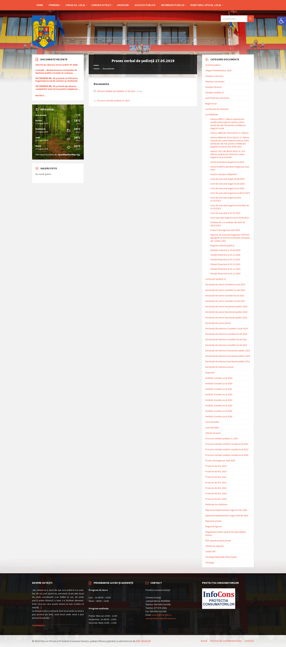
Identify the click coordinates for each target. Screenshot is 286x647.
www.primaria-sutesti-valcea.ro (160, 618)
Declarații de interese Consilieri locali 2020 (226, 333)
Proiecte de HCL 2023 (215, 487)
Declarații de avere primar (218, 323)
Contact (249, 640)
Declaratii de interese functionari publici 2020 (227, 355)
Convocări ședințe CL (215, 278)
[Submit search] (250, 18)
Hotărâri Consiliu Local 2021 (218, 388)
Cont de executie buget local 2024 (227, 188)
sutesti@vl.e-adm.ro (162, 614)
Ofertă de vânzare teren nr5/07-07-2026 (56, 64)
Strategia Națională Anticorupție (221, 556)
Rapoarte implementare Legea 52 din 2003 (226, 510)
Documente (108, 68)
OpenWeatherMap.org (69, 154)
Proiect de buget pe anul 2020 (220, 460)
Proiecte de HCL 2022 (215, 482)
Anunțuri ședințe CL (214, 92)
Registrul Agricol (213, 526)
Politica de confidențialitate (226, 640)
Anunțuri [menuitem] (123, 5)
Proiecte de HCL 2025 (215, 498)
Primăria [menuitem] (54, 5)
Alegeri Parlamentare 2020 (218, 70)
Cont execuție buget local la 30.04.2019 (229, 217)
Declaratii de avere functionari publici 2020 (226, 311)
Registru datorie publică (222, 245)
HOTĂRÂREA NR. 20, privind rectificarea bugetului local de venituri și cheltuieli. (56, 79)
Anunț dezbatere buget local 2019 (227, 162)
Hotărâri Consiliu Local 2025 (218, 410)
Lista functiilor (212, 427)
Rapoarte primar (213, 520)
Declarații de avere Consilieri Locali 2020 (225, 290)
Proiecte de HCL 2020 (215, 471)
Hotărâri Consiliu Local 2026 (218, 416)
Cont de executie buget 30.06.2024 (227, 178)
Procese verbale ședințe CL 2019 (113, 100)
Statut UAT (210, 551)
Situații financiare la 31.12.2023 (225, 268)
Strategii (209, 562)
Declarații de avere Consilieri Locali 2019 (225, 284)
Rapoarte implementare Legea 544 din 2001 (226, 515)
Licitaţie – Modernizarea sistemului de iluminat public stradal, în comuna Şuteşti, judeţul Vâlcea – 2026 (56, 71)
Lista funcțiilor (212, 421)
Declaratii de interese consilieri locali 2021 (226, 339)
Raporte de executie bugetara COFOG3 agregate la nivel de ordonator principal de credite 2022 (230, 237)
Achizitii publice (213, 64)
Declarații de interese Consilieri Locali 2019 (226, 328)
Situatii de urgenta (214, 545)
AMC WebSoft (143, 641)
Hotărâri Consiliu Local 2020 (218, 383)
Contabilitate (211, 114)
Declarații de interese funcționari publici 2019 (227, 350)
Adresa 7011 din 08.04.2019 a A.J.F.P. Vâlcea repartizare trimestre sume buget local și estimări (227, 154)
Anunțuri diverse (213, 86)
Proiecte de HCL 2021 (215, 476)
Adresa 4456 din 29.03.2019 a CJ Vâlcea (229, 132)
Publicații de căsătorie (216, 504)
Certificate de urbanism (217, 109)
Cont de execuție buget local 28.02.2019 (230, 192)
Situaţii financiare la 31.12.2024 (225, 273)
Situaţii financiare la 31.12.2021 (225, 259)
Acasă (204, 640)
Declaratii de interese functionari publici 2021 (227, 361)
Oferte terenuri (213, 432)
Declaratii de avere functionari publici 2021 (226, 317)
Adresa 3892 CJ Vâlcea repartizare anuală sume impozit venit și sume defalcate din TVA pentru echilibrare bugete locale (228, 124)
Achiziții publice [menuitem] (145, 5)
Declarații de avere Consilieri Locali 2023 (225, 300)
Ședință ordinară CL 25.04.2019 (225, 250)
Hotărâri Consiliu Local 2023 (218, 400)
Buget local (210, 103)
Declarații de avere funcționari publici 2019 (226, 306)
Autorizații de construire (217, 97)
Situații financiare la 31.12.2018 (225, 254)
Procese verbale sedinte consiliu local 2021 (226, 443)
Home (96, 68)
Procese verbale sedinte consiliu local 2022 (226, 449)
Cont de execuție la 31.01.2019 (225, 213)
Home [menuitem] (39, 5)
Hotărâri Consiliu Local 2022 (218, 394)
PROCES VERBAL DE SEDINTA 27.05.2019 (116, 91)
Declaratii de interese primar (219, 366)
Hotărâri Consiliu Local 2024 (218, 405)
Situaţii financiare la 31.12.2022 (225, 264)
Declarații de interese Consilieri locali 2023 (226, 345)
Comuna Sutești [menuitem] (101, 5)
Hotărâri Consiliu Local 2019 (218, 378)
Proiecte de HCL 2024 (215, 493)
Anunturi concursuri (214, 81)
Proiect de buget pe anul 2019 (225, 230)
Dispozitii (210, 372)
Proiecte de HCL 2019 (215, 465)
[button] (281, 21)
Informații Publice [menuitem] (173, 5)
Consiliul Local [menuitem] (75, 5)
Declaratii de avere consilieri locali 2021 (224, 295)
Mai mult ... (41, 95)
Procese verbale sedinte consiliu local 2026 (226, 455)
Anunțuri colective (214, 76)
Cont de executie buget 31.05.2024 (227, 183)
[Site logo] (43, 48)
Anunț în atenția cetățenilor (223, 174)
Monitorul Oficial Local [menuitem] (205, 5)
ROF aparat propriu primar (218, 540)
